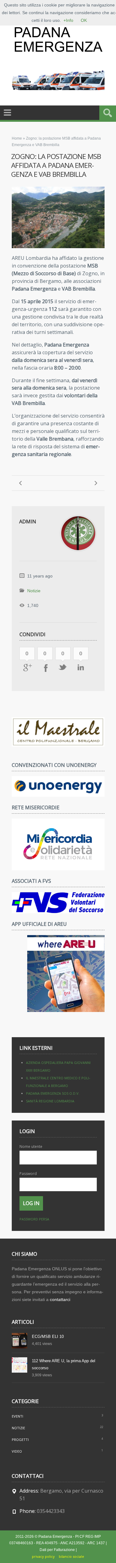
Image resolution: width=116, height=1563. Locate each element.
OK (84, 20)
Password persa (34, 1219)
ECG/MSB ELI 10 (48, 1336)
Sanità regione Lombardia (50, 1101)
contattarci (60, 1299)
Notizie (34, 590)
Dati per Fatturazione (57, 1550)
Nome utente (30, 1146)
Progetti (20, 1439)
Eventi (17, 1416)
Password (28, 1173)
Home (17, 138)
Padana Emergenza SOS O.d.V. (52, 1093)
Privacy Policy (43, 1556)
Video (17, 1451)
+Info (68, 20)
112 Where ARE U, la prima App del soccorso (63, 1364)
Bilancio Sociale (71, 1556)
